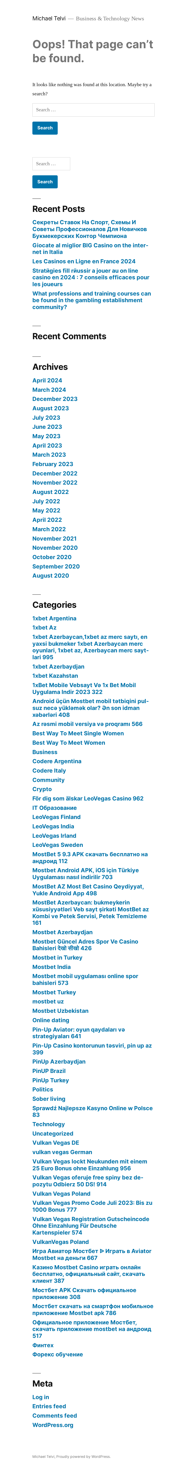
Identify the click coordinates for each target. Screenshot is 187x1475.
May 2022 (46, 510)
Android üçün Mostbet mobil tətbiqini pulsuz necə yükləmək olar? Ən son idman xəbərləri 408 (90, 708)
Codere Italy (49, 770)
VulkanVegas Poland (60, 1241)
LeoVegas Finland (56, 817)
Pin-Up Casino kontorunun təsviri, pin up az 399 (92, 1049)
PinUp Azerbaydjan (59, 1061)
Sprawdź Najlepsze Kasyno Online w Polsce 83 (92, 1111)
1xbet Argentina (54, 618)
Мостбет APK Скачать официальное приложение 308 (84, 1293)
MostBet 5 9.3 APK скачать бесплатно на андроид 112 (90, 857)
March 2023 (49, 454)
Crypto (42, 789)
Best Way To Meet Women (68, 742)
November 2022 (55, 482)
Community (48, 779)
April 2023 (47, 445)
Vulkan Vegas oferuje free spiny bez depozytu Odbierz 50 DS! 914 (87, 1181)
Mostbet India (51, 966)
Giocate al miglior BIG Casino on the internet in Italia (90, 249)
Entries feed (49, 1406)
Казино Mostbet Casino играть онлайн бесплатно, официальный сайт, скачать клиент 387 (88, 1274)
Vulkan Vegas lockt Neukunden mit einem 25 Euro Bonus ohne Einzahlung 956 (89, 1165)
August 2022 (50, 491)
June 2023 (47, 426)
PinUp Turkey (50, 1080)
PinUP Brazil (49, 1070)
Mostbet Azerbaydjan (62, 932)
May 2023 (46, 436)
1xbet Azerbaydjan (58, 666)
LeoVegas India (53, 826)
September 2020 (56, 566)
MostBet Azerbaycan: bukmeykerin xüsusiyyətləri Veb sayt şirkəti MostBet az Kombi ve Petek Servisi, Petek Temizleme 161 (90, 912)
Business (44, 752)
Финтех (43, 1345)
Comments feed (54, 1415)
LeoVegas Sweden (57, 844)
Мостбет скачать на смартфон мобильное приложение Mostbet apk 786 (92, 1309)
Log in (40, 1397)
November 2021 (54, 538)
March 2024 (49, 389)
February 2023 (52, 464)
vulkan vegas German (62, 1152)
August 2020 (50, 575)
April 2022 (47, 519)
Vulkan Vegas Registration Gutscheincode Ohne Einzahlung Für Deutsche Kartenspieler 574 (90, 1226)
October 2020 (52, 557)
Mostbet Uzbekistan (60, 1010)
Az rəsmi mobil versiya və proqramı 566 (87, 723)
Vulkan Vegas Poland (61, 1193)
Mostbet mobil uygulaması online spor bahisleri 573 (85, 979)
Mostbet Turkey (54, 992)
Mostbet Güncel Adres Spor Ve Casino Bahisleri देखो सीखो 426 (85, 945)
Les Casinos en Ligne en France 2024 (84, 261)
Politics (42, 1089)
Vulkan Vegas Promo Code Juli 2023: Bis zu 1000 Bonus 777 (92, 1206)
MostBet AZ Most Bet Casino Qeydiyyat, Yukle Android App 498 (88, 890)
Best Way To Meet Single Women (78, 733)
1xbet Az (44, 627)
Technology (48, 1124)
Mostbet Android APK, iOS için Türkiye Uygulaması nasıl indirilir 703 (85, 873)
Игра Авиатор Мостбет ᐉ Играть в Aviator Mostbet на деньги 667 (91, 1254)
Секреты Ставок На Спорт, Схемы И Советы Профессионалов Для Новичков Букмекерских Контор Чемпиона (89, 229)
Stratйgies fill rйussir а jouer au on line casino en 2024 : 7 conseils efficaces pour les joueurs (90, 277)
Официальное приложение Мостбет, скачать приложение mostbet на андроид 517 (91, 1329)
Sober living (48, 1098)
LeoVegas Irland (54, 835)
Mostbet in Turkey (57, 957)
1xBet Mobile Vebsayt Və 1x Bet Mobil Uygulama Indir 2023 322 (84, 688)
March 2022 (49, 529)
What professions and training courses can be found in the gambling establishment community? (91, 300)
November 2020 (55, 547)
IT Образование (54, 807)
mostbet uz (48, 1001)
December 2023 (55, 398)
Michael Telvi (49, 18)
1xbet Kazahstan (55, 675)
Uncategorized (52, 1133)
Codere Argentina (56, 761)
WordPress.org (52, 1425)
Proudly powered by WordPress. (83, 1456)
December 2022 (55, 473)
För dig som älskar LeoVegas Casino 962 (88, 798)
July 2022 (46, 501)
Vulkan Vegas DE (55, 1142)
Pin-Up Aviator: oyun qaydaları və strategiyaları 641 (78, 1033)
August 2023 (50, 408)
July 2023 (46, 417)
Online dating (50, 1020)
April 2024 (47, 380)
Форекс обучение (57, 1354)
